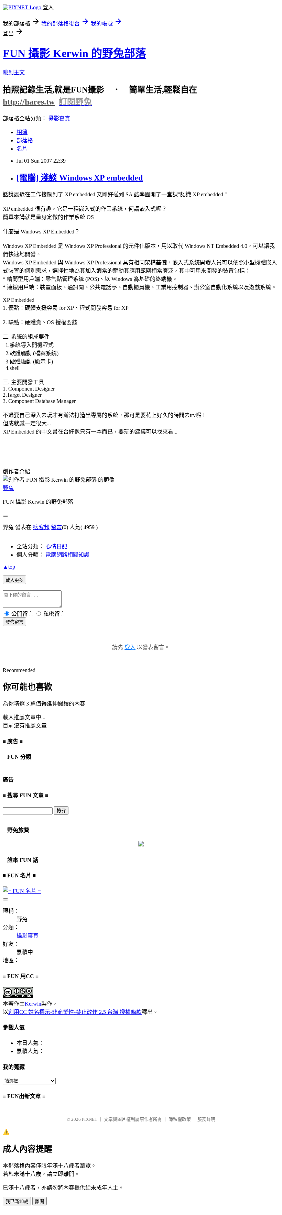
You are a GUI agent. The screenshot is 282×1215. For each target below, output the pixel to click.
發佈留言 (14, 622)
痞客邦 (41, 527)
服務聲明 (206, 1119)
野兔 (8, 488)
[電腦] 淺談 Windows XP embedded (80, 177)
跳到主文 (14, 72)
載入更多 (14, 580)
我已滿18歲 (17, 1201)
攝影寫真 (59, 118)
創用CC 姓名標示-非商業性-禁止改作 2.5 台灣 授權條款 (75, 1012)
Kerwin (33, 1004)
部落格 (25, 140)
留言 (56, 527)
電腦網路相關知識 (67, 555)
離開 (39, 1201)
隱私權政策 (180, 1119)
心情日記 (56, 546)
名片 (22, 149)
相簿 (22, 132)
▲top (9, 567)
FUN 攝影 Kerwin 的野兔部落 (74, 53)
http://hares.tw (29, 101)
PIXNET (89, 1119)
